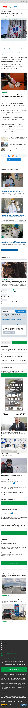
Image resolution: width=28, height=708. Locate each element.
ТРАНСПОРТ (4, 595)
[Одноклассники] (13, 156)
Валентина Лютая (14, 19)
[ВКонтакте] (9, 156)
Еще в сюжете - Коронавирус (9, 250)
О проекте (4, 642)
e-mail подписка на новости (10, 653)
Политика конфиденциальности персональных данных (11, 701)
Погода (3, 650)
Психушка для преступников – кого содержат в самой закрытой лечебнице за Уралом (13, 323)
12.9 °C (9, 1)
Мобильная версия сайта (8, 658)
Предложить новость (14, 159)
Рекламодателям (6, 646)
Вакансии (4, 648)
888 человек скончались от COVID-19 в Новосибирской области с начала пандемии (13, 95)
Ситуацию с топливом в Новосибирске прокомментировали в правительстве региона (12, 601)
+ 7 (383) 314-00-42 (8, 687)
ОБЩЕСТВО (10, 279)
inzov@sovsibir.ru (4, 688)
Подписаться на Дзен (9, 332)
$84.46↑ (13, 1)
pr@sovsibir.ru (19, 689)
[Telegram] (16, 156)
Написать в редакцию (14, 669)
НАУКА (8, 188)
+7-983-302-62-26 (4, 691)
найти (19, 342)
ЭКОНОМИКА (4, 621)
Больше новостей (14, 374)
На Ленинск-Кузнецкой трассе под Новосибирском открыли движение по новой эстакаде (14, 575)
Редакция (4, 644)
